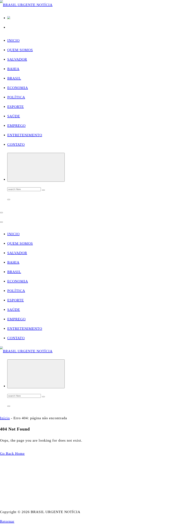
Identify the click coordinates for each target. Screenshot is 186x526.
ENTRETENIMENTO (24, 135)
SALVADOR (17, 59)
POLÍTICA (16, 97)
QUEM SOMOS (20, 50)
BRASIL (14, 78)
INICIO (13, 40)
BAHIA (13, 69)
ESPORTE (15, 107)
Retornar (7, 521)
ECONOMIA (17, 88)
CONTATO (16, 144)
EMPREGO (16, 125)
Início (5, 418)
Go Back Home (12, 453)
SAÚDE (13, 116)
